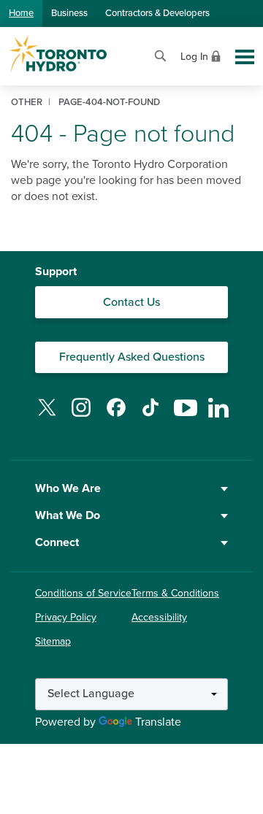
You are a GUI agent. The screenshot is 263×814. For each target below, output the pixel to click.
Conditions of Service (83, 593)
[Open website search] (160, 54)
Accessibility (159, 617)
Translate (158, 722)
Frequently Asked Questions (132, 357)
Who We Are (68, 488)
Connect (57, 542)
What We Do (67, 515)
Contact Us (131, 302)
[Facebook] (116, 416)
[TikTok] (150, 416)
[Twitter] (46, 416)
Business (69, 13)
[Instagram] (81, 416)
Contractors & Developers (157, 13)
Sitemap (53, 641)
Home (21, 13)
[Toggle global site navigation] (245, 57)
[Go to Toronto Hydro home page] (58, 54)
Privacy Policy (65, 617)
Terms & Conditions (175, 593)
